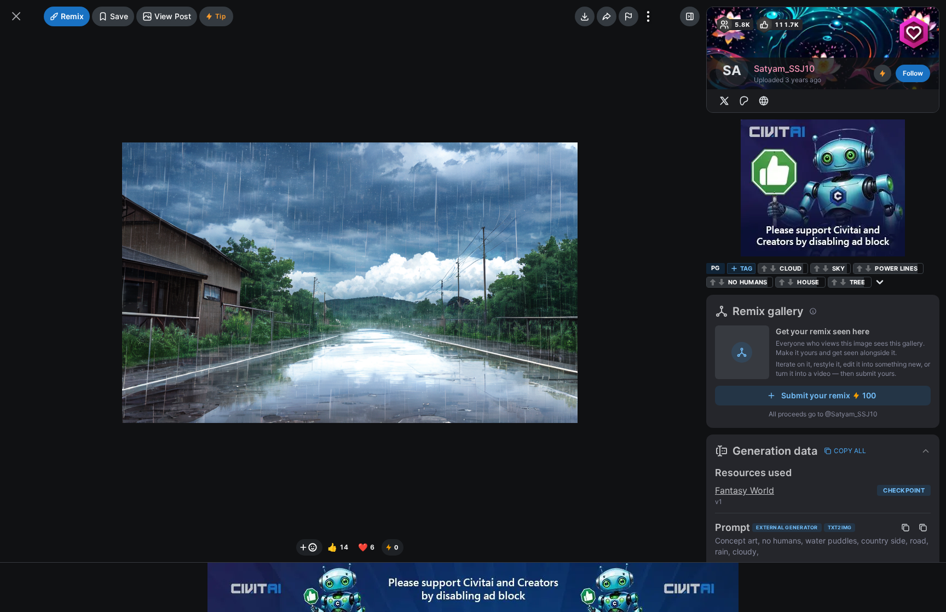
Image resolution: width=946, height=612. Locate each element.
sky (838, 268)
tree (858, 282)
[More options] (648, 16)
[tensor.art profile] (763, 101)
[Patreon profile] (744, 101)
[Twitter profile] (724, 101)
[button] (823, 451)
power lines (896, 268)
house (808, 282)
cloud (790, 268)
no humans (747, 282)
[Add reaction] (309, 547)
